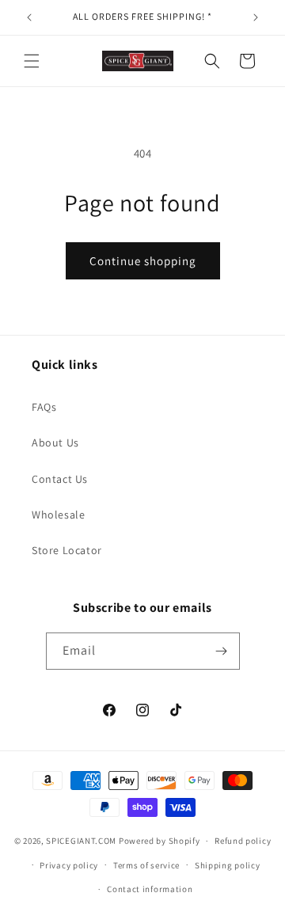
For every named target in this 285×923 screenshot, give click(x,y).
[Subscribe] (221, 651)
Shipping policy (227, 865)
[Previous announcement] (29, 17)
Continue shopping (142, 260)
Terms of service (146, 865)
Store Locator (67, 550)
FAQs (44, 407)
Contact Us (60, 479)
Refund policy (243, 840)
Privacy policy (69, 865)
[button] (31, 61)
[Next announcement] (255, 17)
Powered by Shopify (159, 840)
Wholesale (58, 514)
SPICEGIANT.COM (81, 840)
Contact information (149, 889)
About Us (55, 442)
